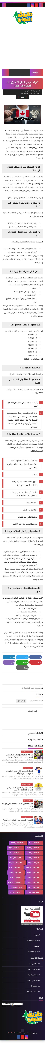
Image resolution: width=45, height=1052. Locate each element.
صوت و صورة (35, 985)
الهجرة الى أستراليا (15, 862)
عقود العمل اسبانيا (15, 887)
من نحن (37, 945)
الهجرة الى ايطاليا (33, 882)
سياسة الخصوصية (33, 940)
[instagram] (32, 5)
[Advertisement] (22, 49)
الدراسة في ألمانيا (17, 842)
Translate (18, 1006)
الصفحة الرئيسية (35, 93)
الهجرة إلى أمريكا (15, 872)
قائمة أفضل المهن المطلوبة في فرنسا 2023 (17, 805)
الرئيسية (35, 72)
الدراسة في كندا (15, 857)
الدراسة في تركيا (14, 852)
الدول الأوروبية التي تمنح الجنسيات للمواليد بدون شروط (19, 772)
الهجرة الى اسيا (14, 867)
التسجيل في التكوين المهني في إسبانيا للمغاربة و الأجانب (20, 788)
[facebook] (28, 5)
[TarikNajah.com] (22, 17)
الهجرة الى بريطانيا (14, 882)
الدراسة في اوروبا (14, 847)
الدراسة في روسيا (33, 857)
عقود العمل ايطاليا (33, 892)
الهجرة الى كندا (24, 93)
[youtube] (36, 5)
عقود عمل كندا (15, 892)
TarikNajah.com (13, 1033)
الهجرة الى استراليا (32, 867)
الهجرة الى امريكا (33, 877)
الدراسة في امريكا (33, 847)
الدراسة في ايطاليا (33, 852)
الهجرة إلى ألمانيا (33, 872)
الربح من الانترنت (33, 862)
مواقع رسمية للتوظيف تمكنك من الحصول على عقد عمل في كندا (19, 756)
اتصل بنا (37, 935)
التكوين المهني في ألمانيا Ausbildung (18, 820)
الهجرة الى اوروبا (15, 877)
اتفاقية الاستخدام (34, 951)
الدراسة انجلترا (34, 842)
